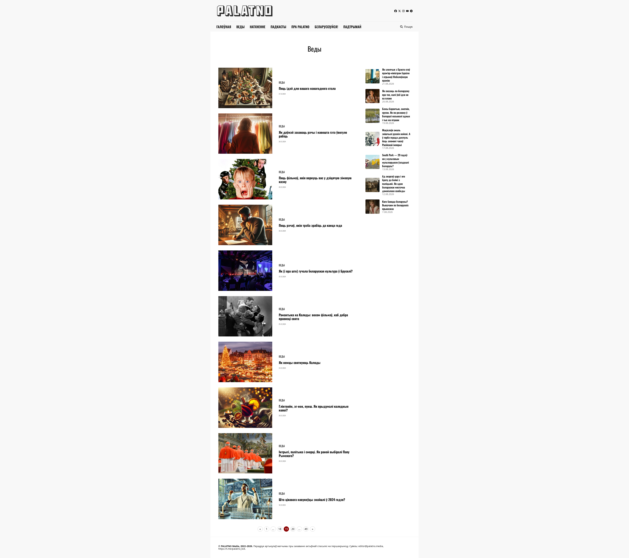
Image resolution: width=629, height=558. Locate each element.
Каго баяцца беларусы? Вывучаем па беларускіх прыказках (395, 205)
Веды (240, 26)
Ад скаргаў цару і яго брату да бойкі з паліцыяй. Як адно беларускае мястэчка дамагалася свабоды (393, 183)
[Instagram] (403, 10)
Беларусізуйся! (326, 26)
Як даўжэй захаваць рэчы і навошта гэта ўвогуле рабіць (313, 134)
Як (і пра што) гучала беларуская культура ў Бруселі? (316, 271)
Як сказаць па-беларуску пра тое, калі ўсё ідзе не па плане (395, 94)
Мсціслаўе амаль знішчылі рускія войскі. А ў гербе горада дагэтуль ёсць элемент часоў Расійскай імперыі (396, 137)
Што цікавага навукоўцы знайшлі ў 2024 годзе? (312, 499)
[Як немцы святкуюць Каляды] (245, 362)
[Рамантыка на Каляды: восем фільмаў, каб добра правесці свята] (245, 316)
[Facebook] (395, 10)
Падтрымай (352, 26)
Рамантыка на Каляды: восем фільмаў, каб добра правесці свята (313, 316)
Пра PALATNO (300, 26)
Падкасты (278, 26)
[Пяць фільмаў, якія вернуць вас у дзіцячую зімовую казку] (245, 179)
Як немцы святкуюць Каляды (299, 362)
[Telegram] (411, 10)
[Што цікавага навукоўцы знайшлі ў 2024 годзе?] (245, 499)
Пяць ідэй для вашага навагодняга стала (307, 88)
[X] (399, 10)
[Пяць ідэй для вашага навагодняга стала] (245, 88)
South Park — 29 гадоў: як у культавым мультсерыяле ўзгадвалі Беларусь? (395, 160)
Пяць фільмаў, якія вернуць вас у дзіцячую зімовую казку (315, 179)
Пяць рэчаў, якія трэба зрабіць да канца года (310, 225)
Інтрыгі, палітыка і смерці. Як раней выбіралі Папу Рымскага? (314, 453)
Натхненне (257, 26)
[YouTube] (407, 10)
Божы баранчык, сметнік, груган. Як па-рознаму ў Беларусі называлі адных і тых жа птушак (396, 114)
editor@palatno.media (370, 546)
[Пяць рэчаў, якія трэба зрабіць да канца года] (245, 225)
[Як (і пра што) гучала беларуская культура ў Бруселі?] (245, 270)
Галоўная (223, 26)
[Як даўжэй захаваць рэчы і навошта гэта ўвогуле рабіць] (245, 133)
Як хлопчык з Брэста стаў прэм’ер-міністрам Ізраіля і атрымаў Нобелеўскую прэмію (396, 75)
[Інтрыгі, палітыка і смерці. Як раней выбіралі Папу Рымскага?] (245, 453)
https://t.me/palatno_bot (231, 548)
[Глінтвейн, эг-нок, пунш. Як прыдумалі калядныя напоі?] (245, 407)
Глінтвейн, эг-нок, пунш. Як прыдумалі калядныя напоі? (313, 408)
